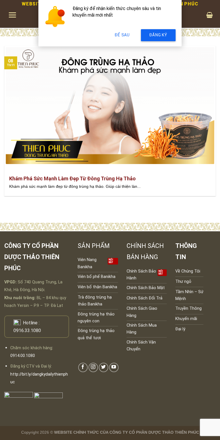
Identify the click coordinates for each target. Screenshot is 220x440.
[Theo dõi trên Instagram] (93, 367)
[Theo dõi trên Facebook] (83, 367)
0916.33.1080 (27, 330)
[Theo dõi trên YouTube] (114, 367)
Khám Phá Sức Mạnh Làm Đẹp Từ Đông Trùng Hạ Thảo (72, 178)
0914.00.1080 (22, 355)
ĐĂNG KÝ (158, 35)
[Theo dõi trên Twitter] (103, 367)
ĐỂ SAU (122, 35)
